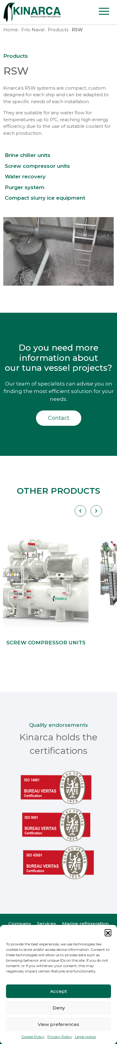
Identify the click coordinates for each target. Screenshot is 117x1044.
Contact (58, 418)
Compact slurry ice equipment (45, 198)
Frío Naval (32, 29)
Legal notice (85, 1036)
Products (58, 29)
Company (19, 923)
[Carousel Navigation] (88, 511)
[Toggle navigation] (104, 12)
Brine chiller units (27, 155)
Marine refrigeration (85, 923)
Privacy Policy (59, 1036)
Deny (58, 1008)
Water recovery (25, 176)
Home (10, 29)
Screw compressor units (37, 166)
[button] (108, 932)
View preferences (58, 1024)
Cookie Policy (32, 1036)
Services (46, 923)
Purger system (24, 187)
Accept (58, 991)
